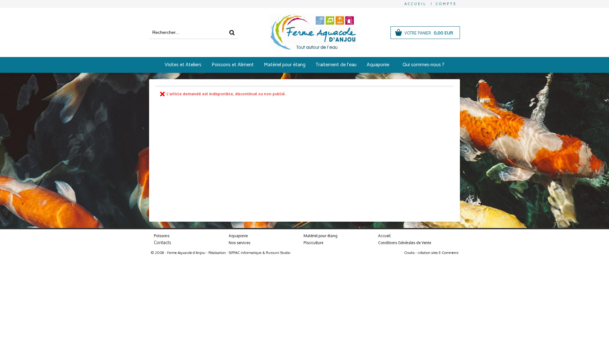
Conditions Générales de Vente (404, 242)
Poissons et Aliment (233, 64)
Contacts (162, 243)
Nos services (239, 242)
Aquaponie (378, 64)
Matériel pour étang (284, 64)
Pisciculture (313, 242)
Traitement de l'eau (336, 64)
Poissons (161, 235)
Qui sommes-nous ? (423, 64)
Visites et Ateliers (183, 64)
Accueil (384, 235)
